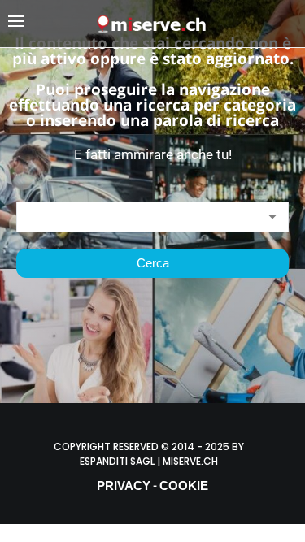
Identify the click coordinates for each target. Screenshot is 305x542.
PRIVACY (123, 485)
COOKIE (183, 485)
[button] (51, 24)
